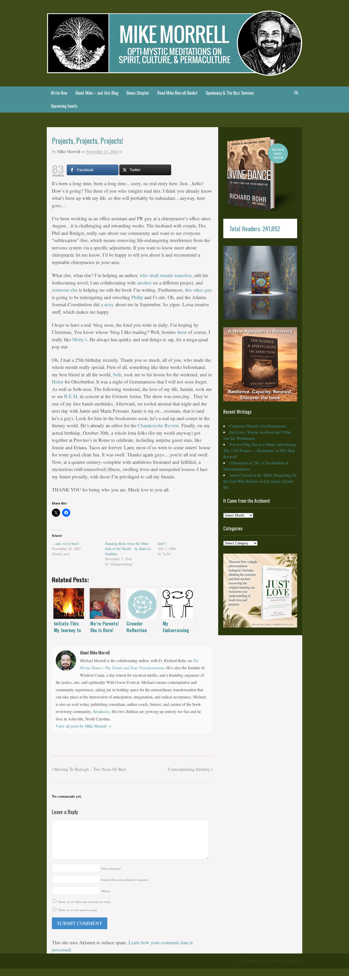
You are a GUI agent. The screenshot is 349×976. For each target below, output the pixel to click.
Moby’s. (81, 339)
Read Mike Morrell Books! (177, 93)
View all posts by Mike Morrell (83, 726)
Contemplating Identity (189, 769)
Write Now (59, 93)
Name (111, 868)
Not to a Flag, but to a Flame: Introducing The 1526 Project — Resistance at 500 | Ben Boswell (259, 450)
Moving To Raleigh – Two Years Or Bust (89, 769)
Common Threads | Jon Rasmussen (257, 426)
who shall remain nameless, (166, 275)
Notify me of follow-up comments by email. (84, 902)
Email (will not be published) (124, 880)
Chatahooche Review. (159, 425)
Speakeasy (101, 711)
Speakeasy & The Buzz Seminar (230, 93)
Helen (58, 381)
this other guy (198, 290)
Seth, (118, 374)
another (145, 282)
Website (105, 891)
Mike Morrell (68, 151)
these (182, 332)
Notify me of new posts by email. (78, 910)
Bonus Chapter (137, 93)
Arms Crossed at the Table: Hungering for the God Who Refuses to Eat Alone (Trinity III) (260, 481)
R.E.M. (72, 396)
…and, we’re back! (65, 543)
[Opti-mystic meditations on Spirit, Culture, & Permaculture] (174, 72)
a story (107, 304)
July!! (162, 543)
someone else (65, 290)
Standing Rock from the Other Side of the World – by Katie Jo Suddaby (128, 548)
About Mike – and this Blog (96, 93)
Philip (137, 297)
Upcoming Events (64, 106)
